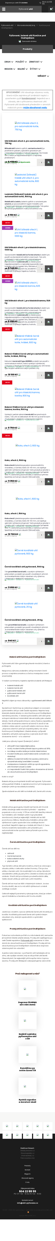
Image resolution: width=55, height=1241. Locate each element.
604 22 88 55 (27, 1191)
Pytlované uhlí (7, 25)
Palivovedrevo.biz (28, 1158)
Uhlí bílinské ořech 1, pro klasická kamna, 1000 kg (25, 248)
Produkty (27, 1166)
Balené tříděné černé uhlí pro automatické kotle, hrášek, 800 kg (27, 355)
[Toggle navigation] (3, 9)
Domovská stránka (29, 41)
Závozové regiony (27, 1178)
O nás (27, 1182)
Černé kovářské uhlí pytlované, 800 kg (24, 567)
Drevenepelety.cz (27, 1153)
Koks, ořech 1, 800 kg (15, 513)
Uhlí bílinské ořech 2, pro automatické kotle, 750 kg (27, 142)
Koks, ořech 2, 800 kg (15, 460)
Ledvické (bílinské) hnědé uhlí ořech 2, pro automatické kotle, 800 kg (26, 195)
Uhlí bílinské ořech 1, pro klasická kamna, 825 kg (27, 302)
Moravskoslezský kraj (26, 25)
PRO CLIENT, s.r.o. (30, 1216)
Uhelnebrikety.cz (27, 1155)
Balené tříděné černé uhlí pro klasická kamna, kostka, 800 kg (24, 408)
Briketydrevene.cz (28, 1150)
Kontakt (27, 1170)
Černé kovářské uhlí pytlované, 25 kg (23, 620)
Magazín (27, 1174)
